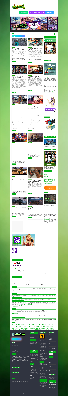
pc (33, 53)
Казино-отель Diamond (19, 119)
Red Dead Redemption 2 (20, 183)
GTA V (22, 52)
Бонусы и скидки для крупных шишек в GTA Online (34, 144)
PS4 (22, 182)
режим (19, 122)
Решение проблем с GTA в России (27, 12)
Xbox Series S (21, 82)
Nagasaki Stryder (30, 115)
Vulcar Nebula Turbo (32, 82)
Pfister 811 (25, 113)
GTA (16, 51)
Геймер (32, 120)
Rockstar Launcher (23, 115)
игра (33, 329)
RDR (23, 182)
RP (41, 53)
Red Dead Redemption (14, 183)
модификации (40, 122)
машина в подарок (19, 120)
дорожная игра (14, 84)
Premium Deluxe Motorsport (18, 53)
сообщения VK (40, 295)
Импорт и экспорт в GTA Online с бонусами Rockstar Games (19, 106)
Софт (49, 370)
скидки (13, 56)
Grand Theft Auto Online (30, 324)
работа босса (38, 84)
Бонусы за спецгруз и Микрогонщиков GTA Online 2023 (18, 49)
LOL (49, 363)
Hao (36, 52)
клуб (15, 85)
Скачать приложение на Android (17, 305)
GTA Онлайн (16, 113)
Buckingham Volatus (19, 109)
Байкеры (40, 54)
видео (26, 329)
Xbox (31, 54)
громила (20, 54)
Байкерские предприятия (36, 54)
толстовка (29, 124)
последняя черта (24, 86)
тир (15, 87)
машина (36, 84)
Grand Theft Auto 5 (38, 110)
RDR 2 (25, 182)
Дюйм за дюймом (34, 83)
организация (31, 57)
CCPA (49, 334)
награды (29, 123)
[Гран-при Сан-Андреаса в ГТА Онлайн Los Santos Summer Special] (19, 133)
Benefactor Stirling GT (14, 109)
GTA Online (14, 47)
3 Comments (35, 183)
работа (17, 122)
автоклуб (16, 54)
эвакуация (18, 87)
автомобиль (38, 82)
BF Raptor (39, 109)
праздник (43, 329)
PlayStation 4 (48, 326)
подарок (17, 121)
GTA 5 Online (19, 112)
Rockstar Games (23, 53)
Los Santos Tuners (38, 80)
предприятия (37, 123)
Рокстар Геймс (17, 329)
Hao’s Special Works (30, 53)
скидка (22, 122)
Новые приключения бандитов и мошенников (36, 185)
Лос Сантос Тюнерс (32, 84)
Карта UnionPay (32, 376)
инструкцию (45, 213)
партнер (19, 55)
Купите (52, 386)
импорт (15, 118)
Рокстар (14, 329)
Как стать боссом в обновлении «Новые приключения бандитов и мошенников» (35, 181)
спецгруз (31, 85)
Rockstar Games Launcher (25, 328)
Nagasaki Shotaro (40, 114)
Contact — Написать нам (52, 335)
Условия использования (52, 348)
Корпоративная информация (52, 344)
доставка (13, 118)
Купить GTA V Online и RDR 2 (28, 304)
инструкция (29, 185)
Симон (24, 55)
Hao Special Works (39, 52)
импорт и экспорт (19, 118)
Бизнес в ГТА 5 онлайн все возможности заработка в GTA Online (18, 77)
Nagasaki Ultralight (34, 115)
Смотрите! (31, 375)
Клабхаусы (37, 122)
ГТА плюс (24, 54)
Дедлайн (37, 121)
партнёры (20, 86)
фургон (35, 57)
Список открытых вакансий (52, 347)
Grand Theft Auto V (14, 52)
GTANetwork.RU (51, 339)
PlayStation (13, 114)
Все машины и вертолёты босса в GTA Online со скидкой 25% (19, 208)
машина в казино (14, 120)
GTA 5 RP (36, 51)
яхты (14, 189)
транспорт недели (37, 85)
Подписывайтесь (14, 269)
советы (38, 186)
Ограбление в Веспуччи (33, 56)
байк (33, 118)
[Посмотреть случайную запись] (55, 31)
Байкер (13, 83)
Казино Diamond (14, 119)
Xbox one (18, 184)
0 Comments (19, 51)
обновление (29, 186)
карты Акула (38, 273)
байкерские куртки (38, 118)
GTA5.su (17, 393)
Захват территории (20, 84)
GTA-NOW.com (50, 338)
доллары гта (23, 117)
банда (40, 184)
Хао (37, 57)
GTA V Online (13, 113)
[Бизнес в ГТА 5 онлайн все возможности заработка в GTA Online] (19, 65)
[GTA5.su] (34, 23)
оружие (13, 187)
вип (18, 116)
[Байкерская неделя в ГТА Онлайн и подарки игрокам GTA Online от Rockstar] (35, 95)
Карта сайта (50, 343)
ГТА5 (34, 121)
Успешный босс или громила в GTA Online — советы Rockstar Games (34, 208)
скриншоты (13, 123)
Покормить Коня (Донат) (42, 12)
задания (32, 122)
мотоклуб (29, 56)
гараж (19, 116)
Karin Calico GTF (33, 80)
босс (17, 54)
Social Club (13, 54)
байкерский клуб (37, 119)
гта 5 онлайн (37, 120)
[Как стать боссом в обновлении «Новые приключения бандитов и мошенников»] (35, 167)
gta (33, 51)
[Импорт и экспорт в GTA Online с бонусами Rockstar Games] (19, 95)
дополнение (31, 329)
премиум (22, 55)
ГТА (34, 120)
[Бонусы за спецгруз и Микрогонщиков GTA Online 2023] (19, 38)
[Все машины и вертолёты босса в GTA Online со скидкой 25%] (19, 197)
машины (22, 120)
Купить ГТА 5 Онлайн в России (48, 55)
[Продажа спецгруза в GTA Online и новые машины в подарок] (35, 65)
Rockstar (16, 114)
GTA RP (31, 52)
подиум (19, 121)
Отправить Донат (14, 268)
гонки (29, 83)
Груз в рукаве (31, 55)
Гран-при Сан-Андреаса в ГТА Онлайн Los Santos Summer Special (18, 144)
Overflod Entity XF (21, 113)
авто (19, 184)
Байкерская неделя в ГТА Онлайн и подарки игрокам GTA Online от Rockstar (35, 107)
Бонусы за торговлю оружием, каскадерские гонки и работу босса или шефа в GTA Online (18, 178)
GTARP (35, 52)
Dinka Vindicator (30, 110)
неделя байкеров (33, 123)
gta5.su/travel (32, 366)
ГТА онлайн (15, 117)
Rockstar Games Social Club (18, 115)
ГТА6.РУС (50, 340)
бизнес (18, 83)
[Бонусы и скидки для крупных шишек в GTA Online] (35, 133)
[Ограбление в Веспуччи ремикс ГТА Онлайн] (35, 38)
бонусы (24, 329)
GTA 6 (12, 307)
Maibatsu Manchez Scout (35, 114)
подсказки (33, 186)
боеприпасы (22, 184)
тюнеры (41, 85)
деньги (18, 117)
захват (17, 84)
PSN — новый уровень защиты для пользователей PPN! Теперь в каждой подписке (49, 174)
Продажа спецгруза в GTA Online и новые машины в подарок (35, 77)
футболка (19, 123)
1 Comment (35, 109)
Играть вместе (50, 187)
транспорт (34, 85)
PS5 (19, 81)
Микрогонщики (14, 55)
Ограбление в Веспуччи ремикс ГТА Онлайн (35, 49)
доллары (20, 117)
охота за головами (16, 187)
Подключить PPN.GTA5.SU (18, 36)
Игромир (31, 342)
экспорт (13, 124)
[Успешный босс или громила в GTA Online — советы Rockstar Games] (35, 197)
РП (12, 87)
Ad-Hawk (39, 78)
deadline (41, 109)
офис (16, 55)
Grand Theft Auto (24, 51)
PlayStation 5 (35, 53)
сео (20, 122)
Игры (49, 367)
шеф (14, 56)
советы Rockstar (30, 212)
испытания (22, 118)
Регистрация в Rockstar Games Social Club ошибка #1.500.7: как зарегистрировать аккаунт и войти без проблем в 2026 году (49, 178)
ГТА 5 (21, 54)
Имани (35, 55)
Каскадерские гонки (16, 186)
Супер (49, 371)
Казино (37, 83)
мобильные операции (39, 55)
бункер (21, 83)
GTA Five (15, 182)
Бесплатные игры (15, 306)
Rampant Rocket (32, 116)
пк (20, 55)
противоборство (14, 122)
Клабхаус (34, 122)
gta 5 (18, 52)
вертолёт (15, 185)
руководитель (36, 186)
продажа (21, 121)
